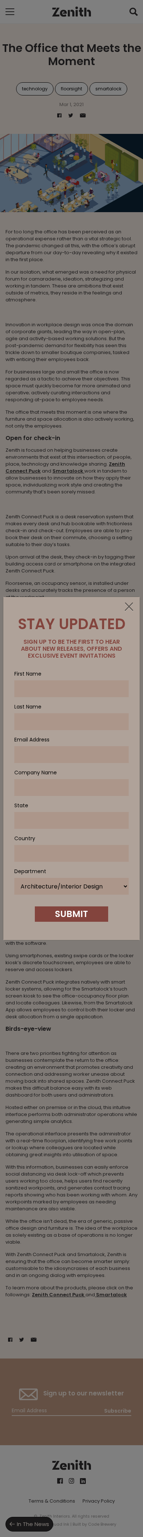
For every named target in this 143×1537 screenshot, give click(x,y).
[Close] (128, 607)
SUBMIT (71, 914)
